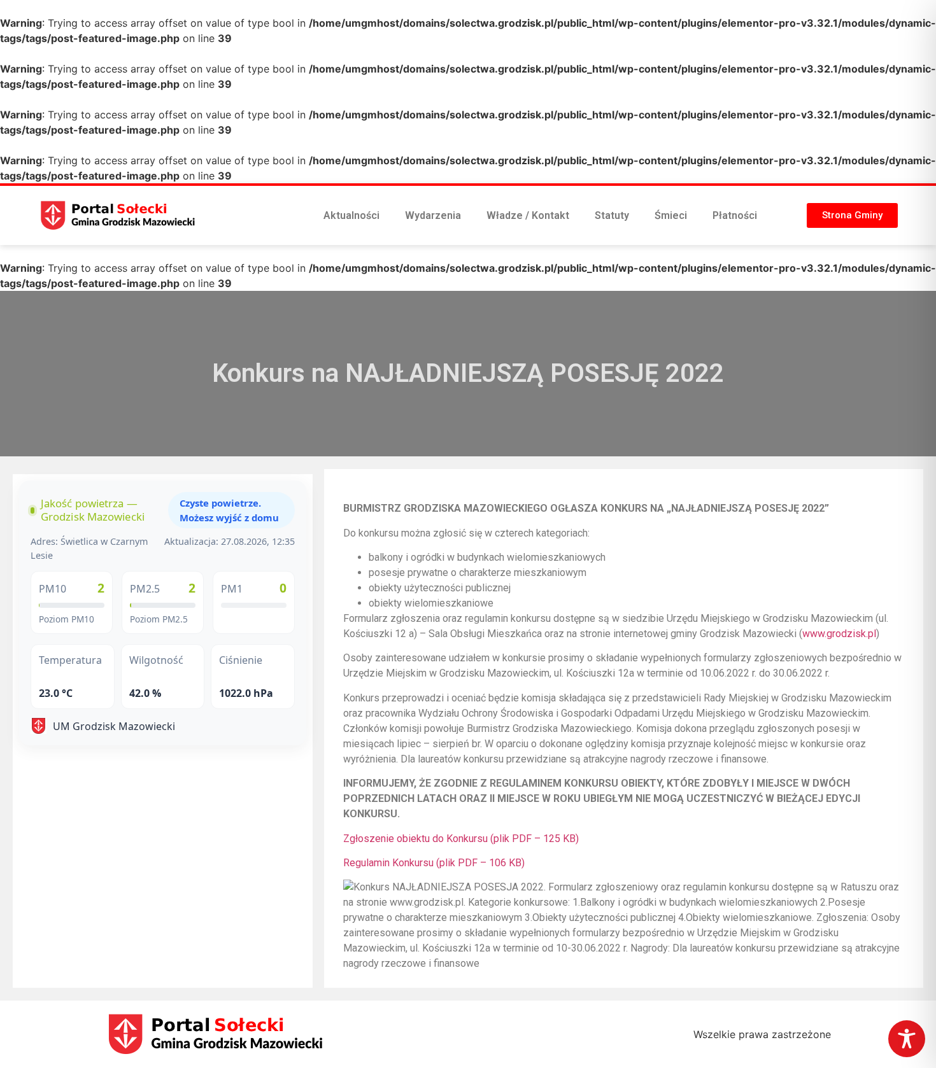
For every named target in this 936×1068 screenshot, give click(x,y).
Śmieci (671, 215)
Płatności (735, 215)
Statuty (612, 215)
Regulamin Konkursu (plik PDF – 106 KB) (434, 863)
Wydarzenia (433, 215)
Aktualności (351, 215)
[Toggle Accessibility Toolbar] (906, 1038)
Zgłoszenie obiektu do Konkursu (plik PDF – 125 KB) (461, 839)
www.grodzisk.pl (839, 634)
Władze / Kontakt (527, 215)
